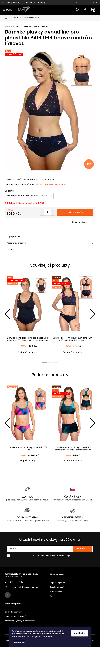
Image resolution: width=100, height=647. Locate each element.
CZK (92, 2)
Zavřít (18, 221)
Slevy (52, 596)
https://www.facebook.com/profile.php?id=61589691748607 (8, 595)
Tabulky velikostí (57, 587)
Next (92, 314)
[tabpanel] (27, 316)
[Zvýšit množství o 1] (53, 212)
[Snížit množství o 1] (42, 212)
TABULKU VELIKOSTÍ (46, 184)
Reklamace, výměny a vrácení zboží (20, 620)
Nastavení (19, 642)
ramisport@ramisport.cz (24, 587)
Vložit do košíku (75, 212)
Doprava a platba (57, 582)
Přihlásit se (83, 548)
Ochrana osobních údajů (35, 2)
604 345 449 (16, 582)
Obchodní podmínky (11, 2)
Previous (7, 314)
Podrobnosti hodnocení (38, 26)
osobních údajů (63, 555)
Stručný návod (56, 591)
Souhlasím (79, 633)
